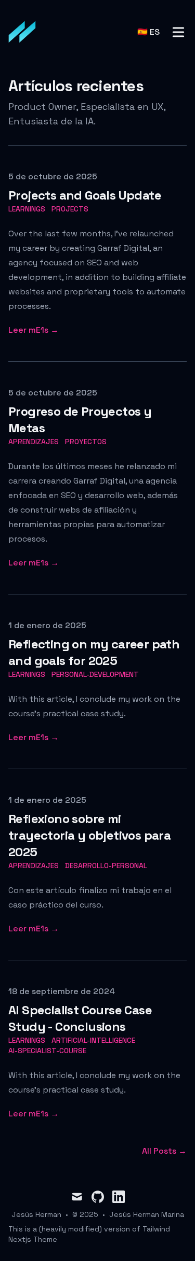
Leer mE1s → (33, 329)
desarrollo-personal (106, 865)
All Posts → (164, 1150)
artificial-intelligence (93, 1040)
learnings (26, 209)
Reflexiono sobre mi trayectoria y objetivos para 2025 (89, 835)
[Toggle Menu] (178, 32)
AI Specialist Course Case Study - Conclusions (80, 1018)
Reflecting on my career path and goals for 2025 (93, 652)
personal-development (95, 674)
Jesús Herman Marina (146, 1214)
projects (69, 209)
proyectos (86, 441)
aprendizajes (33, 441)
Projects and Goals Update (84, 195)
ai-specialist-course (47, 1050)
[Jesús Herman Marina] (25, 32)
